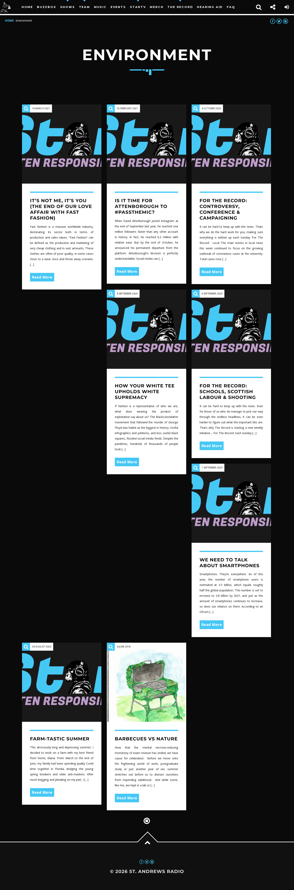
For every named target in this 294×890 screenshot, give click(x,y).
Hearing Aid (210, 7)
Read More (42, 277)
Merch (156, 7)
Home (27, 7)
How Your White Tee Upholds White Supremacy (145, 391)
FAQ (231, 7)
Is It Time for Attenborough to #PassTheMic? (141, 206)
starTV (138, 7)
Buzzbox (46, 7)
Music (100, 7)
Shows (67, 7)
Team (84, 7)
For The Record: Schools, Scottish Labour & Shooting (228, 391)
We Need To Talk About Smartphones (230, 562)
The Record (180, 7)
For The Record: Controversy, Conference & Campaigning (223, 209)
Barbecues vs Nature (146, 739)
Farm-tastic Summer (59, 739)
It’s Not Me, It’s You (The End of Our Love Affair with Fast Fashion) (61, 209)
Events (118, 7)
